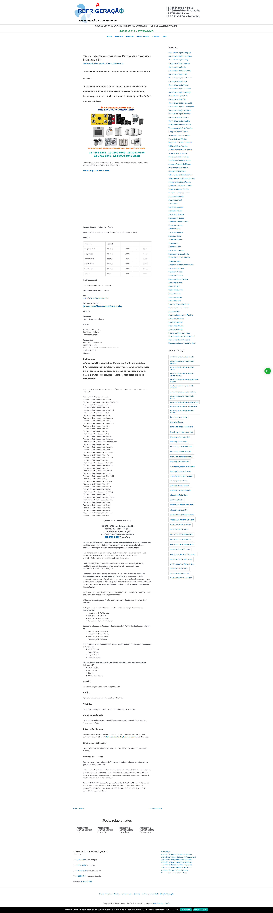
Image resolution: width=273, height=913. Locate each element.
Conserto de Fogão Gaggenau (179, 71)
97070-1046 (145, 31)
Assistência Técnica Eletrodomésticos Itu (176, 854)
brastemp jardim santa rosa (180, 472)
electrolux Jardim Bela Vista (180, 525)
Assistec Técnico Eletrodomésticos (174, 870)
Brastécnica (165, 852)
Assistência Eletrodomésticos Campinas (176, 862)
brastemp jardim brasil (178, 442)
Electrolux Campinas (176, 268)
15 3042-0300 (81, 871)
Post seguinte (156, 808)
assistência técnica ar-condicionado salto (183, 406)
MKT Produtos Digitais (160, 904)
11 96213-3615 (112, 537)
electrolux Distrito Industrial (181, 505)
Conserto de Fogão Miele (178, 96)
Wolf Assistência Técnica (177, 153)
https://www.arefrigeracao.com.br (95, 298)
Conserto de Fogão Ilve (177, 67)
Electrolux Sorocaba (176, 218)
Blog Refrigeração (167, 894)
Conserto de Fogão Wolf (177, 81)
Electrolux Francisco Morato (179, 257)
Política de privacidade (150, 894)
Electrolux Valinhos (175, 225)
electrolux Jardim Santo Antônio (182, 564)
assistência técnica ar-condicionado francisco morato (182, 374)
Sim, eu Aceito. (186, 910)
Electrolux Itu (173, 243)
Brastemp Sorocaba (175, 207)
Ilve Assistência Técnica (177, 139)
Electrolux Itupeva (175, 240)
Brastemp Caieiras (175, 322)
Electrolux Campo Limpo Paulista (180, 265)
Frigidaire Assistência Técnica (179, 182)
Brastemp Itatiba (174, 301)
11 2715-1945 (81, 865)
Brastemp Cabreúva (175, 326)
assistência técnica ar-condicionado (182, 357)
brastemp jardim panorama (181, 457)
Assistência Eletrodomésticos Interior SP (176, 860)
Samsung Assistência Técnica (179, 164)
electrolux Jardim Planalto (180, 549)
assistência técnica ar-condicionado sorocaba (182, 411)
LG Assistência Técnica (177, 171)
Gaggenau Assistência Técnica (180, 142)
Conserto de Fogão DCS (177, 74)
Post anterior (78, 808)
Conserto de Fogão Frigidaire (179, 110)
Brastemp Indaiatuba (176, 196)
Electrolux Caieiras (175, 272)
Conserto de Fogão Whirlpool (179, 53)
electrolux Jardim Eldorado (181, 534)
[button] (267, 371)
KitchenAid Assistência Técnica (180, 175)
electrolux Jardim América (182, 520)
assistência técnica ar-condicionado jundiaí (184, 402)
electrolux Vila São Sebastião (181, 578)
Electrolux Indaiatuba (176, 250)
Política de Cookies (200, 910)
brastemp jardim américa (181, 432)
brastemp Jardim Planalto (179, 462)
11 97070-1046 (86, 881)
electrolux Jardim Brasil (179, 529)
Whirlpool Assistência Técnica (179, 125)
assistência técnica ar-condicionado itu (183, 392)
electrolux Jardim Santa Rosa (181, 559)
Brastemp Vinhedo (175, 329)
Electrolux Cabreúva (176, 214)
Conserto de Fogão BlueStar (179, 121)
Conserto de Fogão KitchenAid (180, 103)
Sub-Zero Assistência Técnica (179, 160)
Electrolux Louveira (175, 232)
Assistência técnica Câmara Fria (84, 830)
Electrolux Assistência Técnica (179, 186)
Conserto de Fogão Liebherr (179, 63)
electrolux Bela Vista (178, 495)
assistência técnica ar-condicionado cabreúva (182, 362)
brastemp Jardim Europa (180, 452)
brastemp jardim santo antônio (181, 476)
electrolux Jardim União (179, 568)
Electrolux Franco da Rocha (178, 254)
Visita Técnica (127, 894)
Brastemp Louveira (175, 290)
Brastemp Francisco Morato (178, 308)
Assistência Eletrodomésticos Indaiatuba (176, 865)
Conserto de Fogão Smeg (178, 60)
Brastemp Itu (173, 204)
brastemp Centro (176, 422)
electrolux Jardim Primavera (182, 554)
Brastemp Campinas (176, 319)
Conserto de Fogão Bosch (178, 117)
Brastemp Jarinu (174, 293)
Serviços (117, 894)
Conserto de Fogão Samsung (179, 92)
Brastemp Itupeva (175, 297)
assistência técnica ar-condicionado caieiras (182, 368)
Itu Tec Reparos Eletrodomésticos (174, 873)
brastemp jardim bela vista (180, 437)
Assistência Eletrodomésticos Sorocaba (176, 867)
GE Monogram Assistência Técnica (181, 178)
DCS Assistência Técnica (177, 146)
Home (101, 894)
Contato (137, 894)
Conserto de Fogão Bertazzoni (180, 78)
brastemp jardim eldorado (181, 447)
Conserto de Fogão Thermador (180, 56)
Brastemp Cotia (174, 311)
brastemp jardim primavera (182, 467)
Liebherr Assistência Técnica (179, 135)
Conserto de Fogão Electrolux (179, 114)
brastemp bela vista (178, 417)
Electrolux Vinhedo (175, 275)
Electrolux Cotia (174, 261)
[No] (270, 910)
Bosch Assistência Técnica (178, 189)
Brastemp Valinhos (175, 283)
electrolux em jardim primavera (182, 515)
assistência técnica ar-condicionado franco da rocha (184, 381)
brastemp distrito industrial (181, 427)
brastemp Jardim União (179, 481)
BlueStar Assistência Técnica (179, 193)
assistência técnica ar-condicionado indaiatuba (182, 387)
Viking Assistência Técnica (178, 157)
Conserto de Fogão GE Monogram (181, 107)
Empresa (108, 894)
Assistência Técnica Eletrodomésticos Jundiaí (178, 857)
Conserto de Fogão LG (176, 99)
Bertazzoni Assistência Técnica (180, 150)
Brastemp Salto (174, 286)
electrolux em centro (179, 510)
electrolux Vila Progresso (179, 573)
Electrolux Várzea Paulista (178, 222)
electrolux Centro (176, 500)
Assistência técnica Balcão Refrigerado (147, 830)
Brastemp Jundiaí (175, 200)
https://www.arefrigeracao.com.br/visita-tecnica (102, 306)
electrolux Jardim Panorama (181, 544)
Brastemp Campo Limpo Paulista (180, 315)
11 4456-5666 (81, 860)
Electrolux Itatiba (174, 247)
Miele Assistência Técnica (178, 168)
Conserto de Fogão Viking (178, 85)
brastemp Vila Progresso (179, 486)
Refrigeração (89, 63)
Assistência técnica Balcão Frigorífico (126, 830)
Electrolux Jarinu (174, 236)
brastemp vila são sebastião (180, 490)
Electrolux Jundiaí (175, 211)
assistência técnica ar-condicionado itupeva (182, 397)
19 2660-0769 (81, 876)
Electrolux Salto (174, 229)
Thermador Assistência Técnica (180, 128)
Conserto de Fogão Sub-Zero (179, 89)
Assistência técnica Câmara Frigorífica (105, 830)
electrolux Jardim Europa (180, 539)
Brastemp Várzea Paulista (178, 279)
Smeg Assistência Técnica (178, 132)
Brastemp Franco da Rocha (178, 304)
